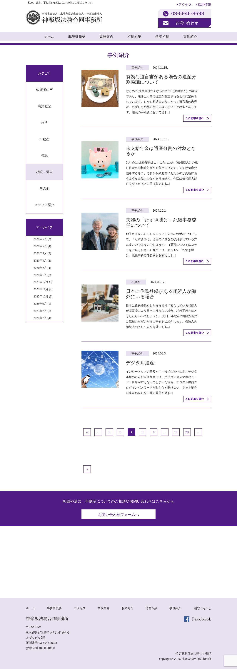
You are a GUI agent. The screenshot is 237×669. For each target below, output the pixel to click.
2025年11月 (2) (43, 289)
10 (176, 432)
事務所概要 (54, 608)
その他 (44, 188)
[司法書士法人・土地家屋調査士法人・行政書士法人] (64, 23)
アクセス (185, 4)
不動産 (44, 139)
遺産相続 (151, 608)
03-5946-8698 (48, 642)
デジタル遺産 (140, 362)
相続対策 (127, 608)
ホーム (30, 608)
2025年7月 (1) (42, 310)
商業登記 (44, 106)
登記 (44, 156)
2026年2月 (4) (42, 267)
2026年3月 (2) (42, 260)
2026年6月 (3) (42, 239)
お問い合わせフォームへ (118, 515)
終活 (44, 123)
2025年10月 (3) (43, 296)
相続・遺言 (44, 172)
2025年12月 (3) (43, 282)
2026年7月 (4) (42, 318)
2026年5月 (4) (42, 246)
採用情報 (204, 4)
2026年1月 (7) (42, 275)
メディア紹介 (44, 205)
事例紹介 (175, 608)
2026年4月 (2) (42, 253)
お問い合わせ (187, 23)
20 (187, 432)
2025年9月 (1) (42, 303)
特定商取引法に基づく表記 (193, 653)
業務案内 (103, 608)
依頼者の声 (44, 90)
